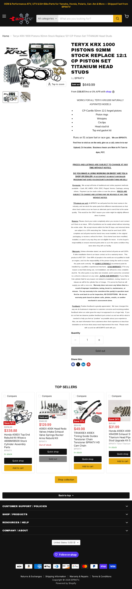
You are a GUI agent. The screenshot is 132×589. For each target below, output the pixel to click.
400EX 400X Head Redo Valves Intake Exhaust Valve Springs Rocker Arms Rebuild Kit (52, 433)
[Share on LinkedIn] (83, 364)
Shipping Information (55, 576)
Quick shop (18, 460)
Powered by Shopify (66, 583)
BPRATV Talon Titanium (119, 443)
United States (64, 542)
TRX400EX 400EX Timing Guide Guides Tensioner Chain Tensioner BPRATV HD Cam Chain (87, 439)
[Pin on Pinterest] (88, 364)
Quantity (75, 333)
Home (5, 36)
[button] (10, 97)
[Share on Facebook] (73, 364)
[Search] (117, 18)
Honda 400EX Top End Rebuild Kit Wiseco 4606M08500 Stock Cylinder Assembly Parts (17, 441)
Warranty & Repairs (79, 576)
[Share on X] (78, 364)
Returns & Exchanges (31, 576)
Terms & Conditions (101, 576)
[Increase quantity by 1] (99, 340)
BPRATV (79, 78)
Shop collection (66, 479)
